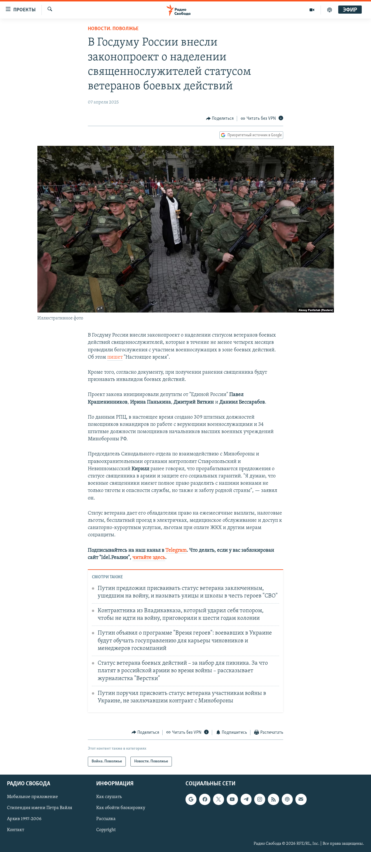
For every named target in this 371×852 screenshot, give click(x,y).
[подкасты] (329, 10)
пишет (115, 357)
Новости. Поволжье (113, 29)
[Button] (220, 118)
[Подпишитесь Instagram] (259, 799)
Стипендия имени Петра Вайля (39, 808)
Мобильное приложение (32, 797)
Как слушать (109, 797)
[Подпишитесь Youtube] (232, 799)
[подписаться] (300, 799)
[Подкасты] (287, 799)
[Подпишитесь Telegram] (246, 799)
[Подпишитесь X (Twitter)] (218, 799)
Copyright (106, 830)
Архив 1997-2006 (24, 819)
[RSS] (273, 799)
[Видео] (312, 10)
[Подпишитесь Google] (191, 799)
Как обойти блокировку (120, 808)
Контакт (15, 830)
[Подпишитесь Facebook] (204, 799)
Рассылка (106, 819)
